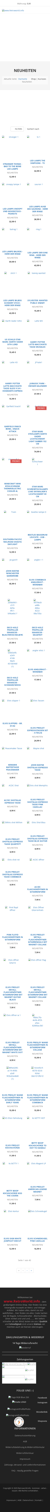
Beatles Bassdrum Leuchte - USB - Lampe (37, 537)
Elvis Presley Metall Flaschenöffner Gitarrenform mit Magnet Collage (37, 992)
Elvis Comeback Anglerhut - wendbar (37, 582)
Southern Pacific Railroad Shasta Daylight (12, 542)
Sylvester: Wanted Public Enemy (38, 301)
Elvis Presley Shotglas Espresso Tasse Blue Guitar (37, 838)
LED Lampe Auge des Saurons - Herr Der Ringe (37, 209)
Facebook (42, 1397)
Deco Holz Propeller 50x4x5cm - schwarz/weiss (12, 681)
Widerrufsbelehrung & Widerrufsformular (25, 1447)
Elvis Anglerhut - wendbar (37, 670)
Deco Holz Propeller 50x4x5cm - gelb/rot (37, 631)
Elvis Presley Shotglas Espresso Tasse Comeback (12, 874)
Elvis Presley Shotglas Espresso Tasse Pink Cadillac (37, 803)
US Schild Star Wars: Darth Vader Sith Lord (12, 342)
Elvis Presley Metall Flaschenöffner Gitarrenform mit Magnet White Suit (12, 1047)
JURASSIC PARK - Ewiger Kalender (37, 384)
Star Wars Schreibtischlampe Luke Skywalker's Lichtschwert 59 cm (37, 491)
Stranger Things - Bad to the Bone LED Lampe (12, 166)
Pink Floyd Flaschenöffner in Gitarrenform (12, 937)
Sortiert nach (33, 129)
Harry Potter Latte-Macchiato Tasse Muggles (37, 344)
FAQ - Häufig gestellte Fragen (25, 1470)
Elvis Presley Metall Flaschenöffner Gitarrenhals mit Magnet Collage (37, 939)
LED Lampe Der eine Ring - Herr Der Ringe (38, 255)
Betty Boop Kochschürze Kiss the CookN (12, 1193)
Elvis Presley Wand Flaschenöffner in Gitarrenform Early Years (12, 1099)
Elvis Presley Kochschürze (12, 1146)
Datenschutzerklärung (25, 1435)
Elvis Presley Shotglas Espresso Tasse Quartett (12, 841)
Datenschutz (28, 1500)
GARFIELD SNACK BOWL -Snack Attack (12, 429)
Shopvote (42, 1421)
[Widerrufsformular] (25, 1347)
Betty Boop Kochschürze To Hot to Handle (37, 1145)
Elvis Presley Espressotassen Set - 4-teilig (37, 730)
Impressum (25, 1459)
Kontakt (38, 1500)
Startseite (22, 79)
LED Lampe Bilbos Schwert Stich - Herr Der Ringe (12, 303)
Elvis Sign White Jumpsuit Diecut (12, 1239)
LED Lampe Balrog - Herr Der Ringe (12, 252)
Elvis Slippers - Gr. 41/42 (12, 724)
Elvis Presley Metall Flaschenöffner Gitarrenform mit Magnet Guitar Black (12, 993)
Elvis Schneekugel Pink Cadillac (38, 1239)
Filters (18, 129)
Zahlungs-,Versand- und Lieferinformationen (25, 1464)
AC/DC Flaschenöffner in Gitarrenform (37, 889)
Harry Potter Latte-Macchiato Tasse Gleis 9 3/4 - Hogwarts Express (12, 387)
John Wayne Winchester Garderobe (12, 573)
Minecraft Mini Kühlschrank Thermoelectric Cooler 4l (12, 487)
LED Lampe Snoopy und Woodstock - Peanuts (12, 211)
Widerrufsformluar (25, 1453)
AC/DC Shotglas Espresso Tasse (12, 801)
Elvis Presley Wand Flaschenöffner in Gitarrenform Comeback (37, 1099)
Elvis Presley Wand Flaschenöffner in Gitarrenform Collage (37, 1046)
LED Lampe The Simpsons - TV (37, 161)
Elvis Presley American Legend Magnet (37, 1189)
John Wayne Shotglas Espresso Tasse (37, 767)
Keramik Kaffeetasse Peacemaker (12, 767)
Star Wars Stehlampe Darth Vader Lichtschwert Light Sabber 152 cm (37, 437)
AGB (25, 1441)
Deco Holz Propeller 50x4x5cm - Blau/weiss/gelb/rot (13, 631)
